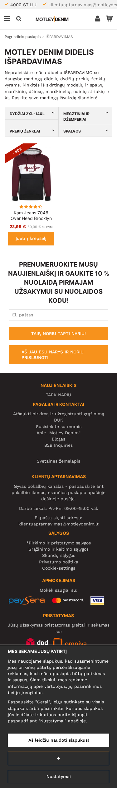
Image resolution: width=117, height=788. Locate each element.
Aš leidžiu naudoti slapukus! (58, 740)
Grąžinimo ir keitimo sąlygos (58, 549)
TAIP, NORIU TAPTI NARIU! (58, 333)
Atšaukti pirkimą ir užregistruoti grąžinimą (58, 413)
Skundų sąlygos (58, 555)
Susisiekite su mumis (58, 426)
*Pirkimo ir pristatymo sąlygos (58, 542)
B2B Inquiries (58, 445)
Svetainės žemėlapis (58, 461)
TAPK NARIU (58, 394)
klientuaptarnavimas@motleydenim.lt (58, 523)
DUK (58, 419)
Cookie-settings (58, 568)
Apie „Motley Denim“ (58, 432)
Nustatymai (58, 776)
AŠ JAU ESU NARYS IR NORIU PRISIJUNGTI (53, 354)
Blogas (58, 438)
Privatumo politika (58, 561)
